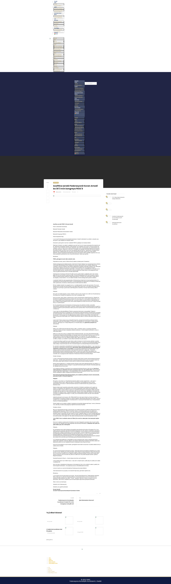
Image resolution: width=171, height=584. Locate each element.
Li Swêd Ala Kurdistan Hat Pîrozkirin (54, 530)
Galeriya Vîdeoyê (58, 16)
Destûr (55, 4)
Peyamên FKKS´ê (57, 49)
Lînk (54, 57)
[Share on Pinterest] (47, 198)
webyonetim (58, 192)
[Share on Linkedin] (47, 201)
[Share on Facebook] (47, 191)
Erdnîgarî (56, 23)
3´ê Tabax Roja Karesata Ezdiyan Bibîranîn (118, 198)
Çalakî (55, 7)
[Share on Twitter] (47, 194)
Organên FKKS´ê (57, 5)
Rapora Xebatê (51, 571)
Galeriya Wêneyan (58, 17)
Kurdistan (56, 20)
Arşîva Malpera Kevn (53, 563)
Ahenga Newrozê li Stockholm (116, 223)
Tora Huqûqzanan (58, 29)
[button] (59, 36)
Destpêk (55, 38)
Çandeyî (55, 66)
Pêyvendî (76, 152)
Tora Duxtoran (57, 70)
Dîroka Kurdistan (58, 21)
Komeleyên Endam (57, 13)
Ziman (55, 25)
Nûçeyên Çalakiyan (58, 8)
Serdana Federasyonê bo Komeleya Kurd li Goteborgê (117, 218)
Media (55, 14)
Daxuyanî (56, 182)
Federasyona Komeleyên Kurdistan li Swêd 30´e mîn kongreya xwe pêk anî (66, 502)
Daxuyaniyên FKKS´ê (58, 10)
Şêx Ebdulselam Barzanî (86, 500)
